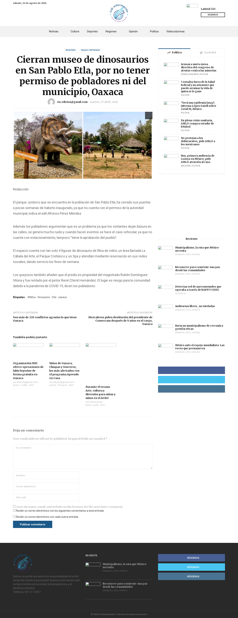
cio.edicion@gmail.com (72, 102)
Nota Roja (180, 294)
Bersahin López (183, 254)
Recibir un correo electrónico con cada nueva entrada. (47, 516)
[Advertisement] (191, 205)
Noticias (53, 31)
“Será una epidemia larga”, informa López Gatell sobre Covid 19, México (198, 106)
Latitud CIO (208, 9)
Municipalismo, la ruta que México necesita (197, 249)
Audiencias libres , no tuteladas (195, 306)
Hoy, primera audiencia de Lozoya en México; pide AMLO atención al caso (197, 159)
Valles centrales (90, 50)
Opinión (133, 31)
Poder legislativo (190, 74)
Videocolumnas (175, 31)
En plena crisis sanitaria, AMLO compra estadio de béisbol (197, 123)
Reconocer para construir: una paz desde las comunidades (197, 269)
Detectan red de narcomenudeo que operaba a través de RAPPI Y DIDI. (198, 288)
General (196, 333)
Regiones (111, 31)
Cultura (75, 31)
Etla (54, 297)
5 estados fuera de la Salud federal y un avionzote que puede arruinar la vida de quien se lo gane (198, 86)
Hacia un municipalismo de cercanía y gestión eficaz (199, 327)
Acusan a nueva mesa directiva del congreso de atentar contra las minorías (198, 67)
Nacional (186, 166)
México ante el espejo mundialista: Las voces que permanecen (200, 347)
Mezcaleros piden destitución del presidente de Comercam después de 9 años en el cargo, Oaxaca (120, 321)
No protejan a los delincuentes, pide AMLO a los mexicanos (198, 141)
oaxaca (62, 297)
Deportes (92, 31)
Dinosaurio (44, 297)
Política (154, 31)
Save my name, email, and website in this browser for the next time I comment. (69, 506)
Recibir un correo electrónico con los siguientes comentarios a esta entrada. (60, 510)
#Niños (31, 297)
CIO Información (94, 402)
